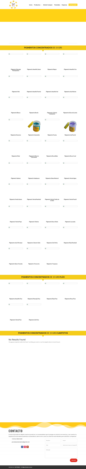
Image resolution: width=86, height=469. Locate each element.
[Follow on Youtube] (27, 447)
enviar (74, 460)
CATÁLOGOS (73, 5)
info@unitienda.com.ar (26, 467)
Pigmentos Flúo (54, 11)
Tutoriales (57, 5)
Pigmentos (49, 11)
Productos (37, 5)
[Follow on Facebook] (22, 447)
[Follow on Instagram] (25, 447)
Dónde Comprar (47, 5)
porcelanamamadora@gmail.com (21, 442)
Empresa (64, 5)
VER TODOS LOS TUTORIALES (43, 418)
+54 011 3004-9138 (17, 439)
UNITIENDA (17, 467)
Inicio (30, 5)
